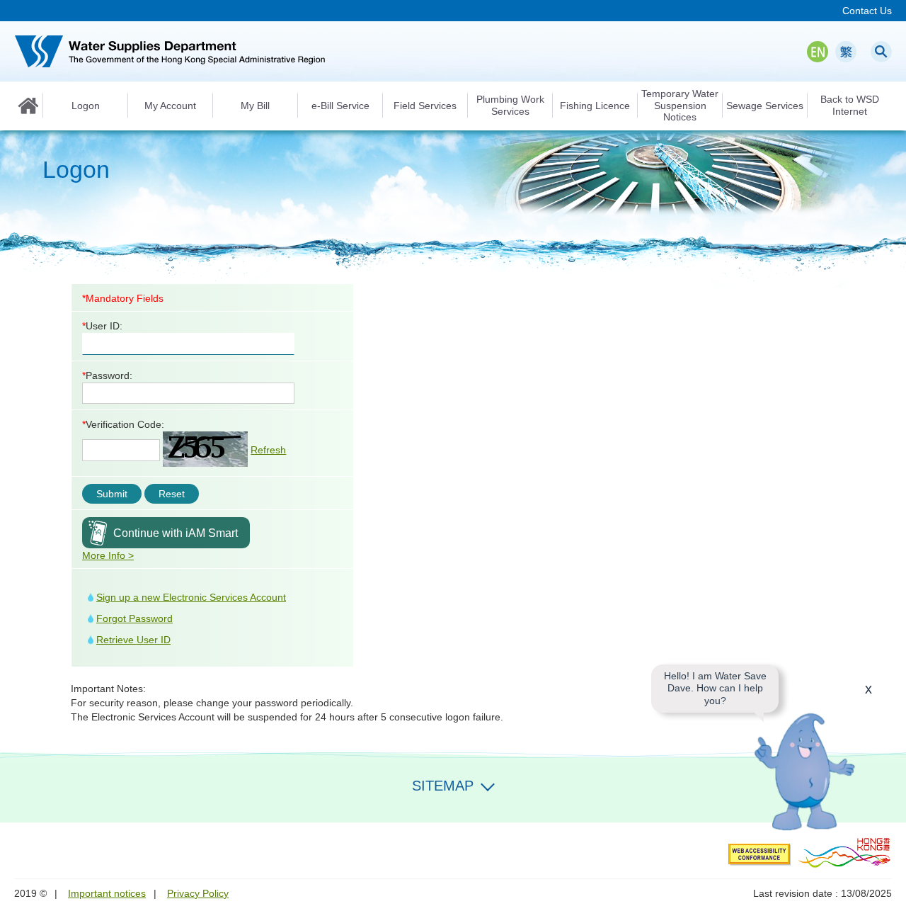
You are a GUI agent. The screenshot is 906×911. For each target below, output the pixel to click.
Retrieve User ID (133, 639)
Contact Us (867, 10)
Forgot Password (134, 618)
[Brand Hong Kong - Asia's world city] (845, 852)
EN (817, 51)
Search (881, 51)
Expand (488, 784)
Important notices (107, 893)
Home (28, 105)
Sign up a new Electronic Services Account (191, 597)
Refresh (268, 449)
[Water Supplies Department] (170, 51)
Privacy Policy (198, 893)
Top (887, 803)
